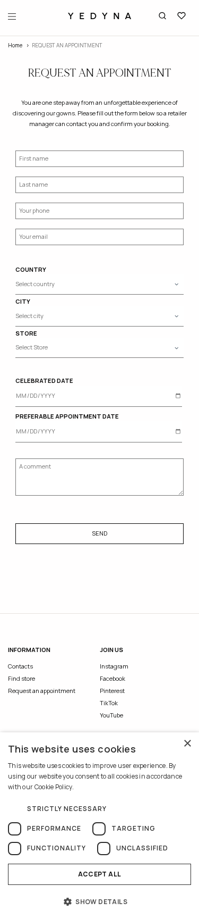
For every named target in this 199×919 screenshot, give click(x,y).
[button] (99, 901)
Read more (91, 786)
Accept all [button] (100, 874)
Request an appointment (41, 691)
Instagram (114, 666)
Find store (21, 678)
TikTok (109, 703)
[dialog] (99, 825)
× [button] (187, 744)
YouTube (111, 715)
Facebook (112, 678)
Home (15, 45)
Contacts (20, 666)
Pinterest (112, 691)
